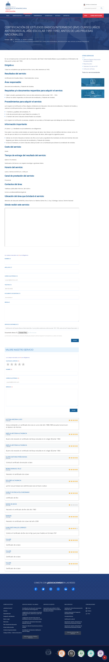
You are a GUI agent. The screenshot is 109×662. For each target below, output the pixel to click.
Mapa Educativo (87, 64)
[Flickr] (58, 589)
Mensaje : (9, 387)
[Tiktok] (73, 589)
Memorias (5, 621)
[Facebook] (35, 589)
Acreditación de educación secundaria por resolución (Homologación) (31, 609)
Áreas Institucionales (8, 627)
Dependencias (7, 613)
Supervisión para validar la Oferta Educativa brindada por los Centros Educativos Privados (52, 610)
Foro (85, 15)
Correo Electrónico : (12, 378)
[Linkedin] (65, 589)
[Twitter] (43, 589)
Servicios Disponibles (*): (12, 324)
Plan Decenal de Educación (10, 624)
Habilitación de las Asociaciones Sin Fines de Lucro (74, 609)
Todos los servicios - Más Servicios (72, 633)
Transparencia (38, 15)
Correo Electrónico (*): (11, 276)
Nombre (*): (8, 258)
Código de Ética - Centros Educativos (12, 632)
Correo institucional (96, 15)
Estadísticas (48, 15)
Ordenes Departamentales (9, 630)
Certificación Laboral (70, 619)
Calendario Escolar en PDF (90, 66)
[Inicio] (11, 40)
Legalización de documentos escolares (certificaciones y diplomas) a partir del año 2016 (32, 614)
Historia (5, 611)
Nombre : (9, 369)
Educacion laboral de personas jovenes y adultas (32, 626)
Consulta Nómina (69, 616)
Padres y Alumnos (28, 39)
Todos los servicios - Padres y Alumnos (30, 637)
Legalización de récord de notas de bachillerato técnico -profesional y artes (32, 618)
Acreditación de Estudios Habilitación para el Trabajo (31, 630)
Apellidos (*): (8, 267)
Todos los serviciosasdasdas (91, 72)
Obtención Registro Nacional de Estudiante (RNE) (91, 60)
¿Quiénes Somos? (7, 608)
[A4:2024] (100, 657)
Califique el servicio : (12, 361)
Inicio (7, 15)
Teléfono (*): (8, 284)
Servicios (27, 15)
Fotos (89, 608)
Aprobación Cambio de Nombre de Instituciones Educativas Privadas (73, 626)
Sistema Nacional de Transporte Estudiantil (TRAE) (72, 613)
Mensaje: (7, 302)
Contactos (66, 15)
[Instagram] (50, 589)
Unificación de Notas (89, 69)
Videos (89, 611)
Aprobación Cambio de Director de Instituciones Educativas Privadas (73, 622)
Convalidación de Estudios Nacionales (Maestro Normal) (31, 622)
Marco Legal (6, 619)
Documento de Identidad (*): (13, 293)
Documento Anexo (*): (11, 332)
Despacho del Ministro (9, 616)
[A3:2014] (81, 657)
